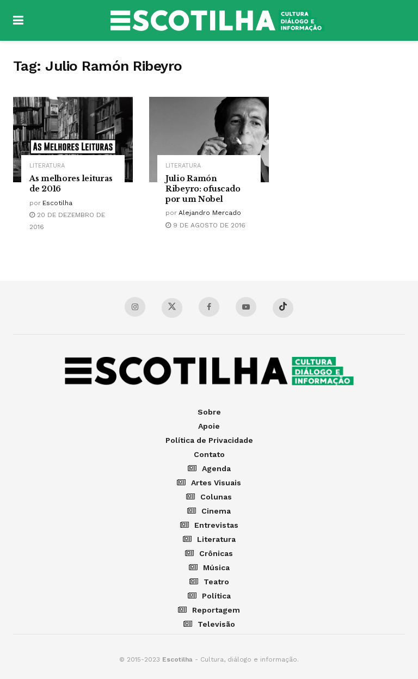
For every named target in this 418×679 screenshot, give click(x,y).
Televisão (216, 624)
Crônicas (216, 553)
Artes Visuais (216, 482)
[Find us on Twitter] (172, 308)
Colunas (216, 496)
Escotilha (57, 203)
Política (216, 595)
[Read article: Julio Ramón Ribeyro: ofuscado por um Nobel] (209, 139)
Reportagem (216, 610)
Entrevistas (216, 525)
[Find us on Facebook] (209, 307)
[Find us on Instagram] (135, 307)
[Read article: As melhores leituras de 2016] (73, 139)
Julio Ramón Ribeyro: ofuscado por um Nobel (202, 189)
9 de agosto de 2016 (208, 225)
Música (216, 567)
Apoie (209, 426)
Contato (209, 454)
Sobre (209, 412)
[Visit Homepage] (217, 21)
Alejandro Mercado (210, 213)
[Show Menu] (18, 20)
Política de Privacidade (209, 440)
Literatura (47, 166)
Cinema (216, 511)
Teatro (216, 581)
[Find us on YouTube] (246, 307)
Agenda (216, 468)
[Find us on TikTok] (283, 308)
